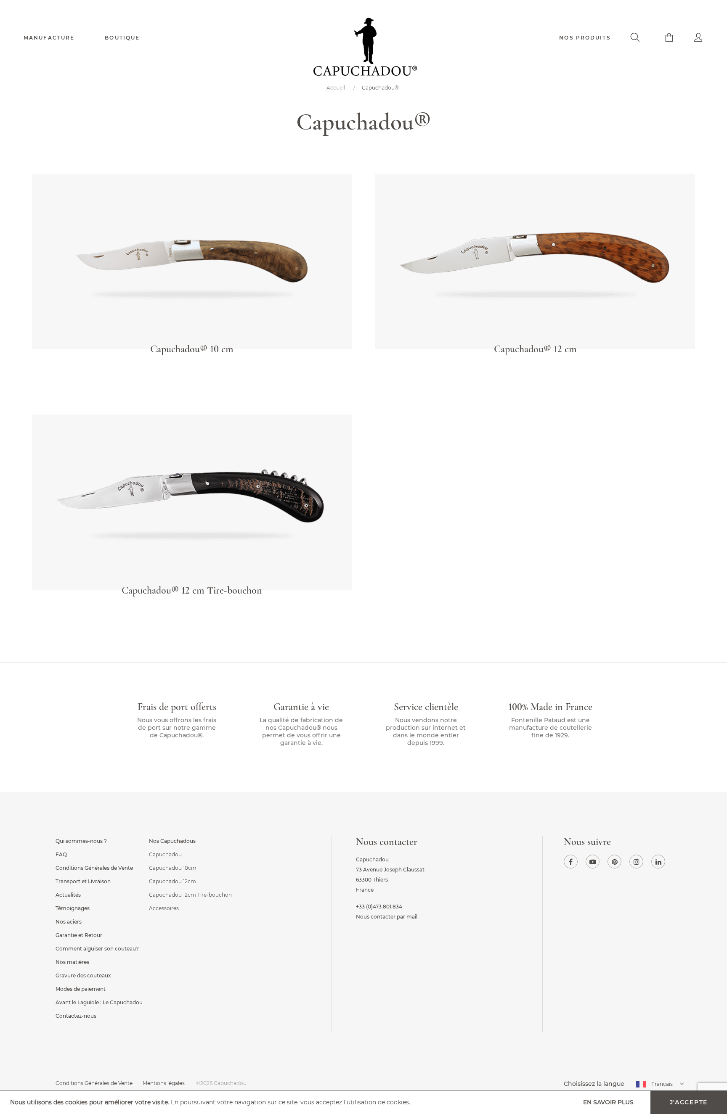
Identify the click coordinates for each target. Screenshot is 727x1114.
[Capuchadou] (363, 49)
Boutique (122, 37)
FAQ (61, 854)
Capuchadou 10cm (172, 868)
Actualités (68, 895)
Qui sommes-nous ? (81, 841)
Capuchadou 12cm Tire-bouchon (190, 895)
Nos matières (72, 962)
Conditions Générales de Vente (94, 868)
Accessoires (164, 908)
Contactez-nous (76, 1016)
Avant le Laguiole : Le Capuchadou (99, 1002)
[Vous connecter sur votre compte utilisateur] (688, 38)
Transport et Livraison (83, 881)
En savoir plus (608, 1102)
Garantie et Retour (79, 935)
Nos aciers (69, 922)
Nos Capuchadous (172, 841)
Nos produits (584, 37)
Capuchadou (165, 854)
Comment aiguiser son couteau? (97, 948)
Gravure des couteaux (83, 975)
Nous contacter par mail (386, 916)
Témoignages (73, 908)
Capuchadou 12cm (172, 881)
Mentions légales (164, 1083)
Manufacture (49, 37)
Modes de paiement (81, 989)
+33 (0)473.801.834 (379, 906)
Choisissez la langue (594, 1084)
